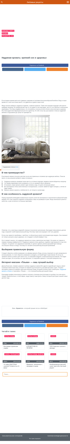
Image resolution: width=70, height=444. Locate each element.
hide (17, 167)
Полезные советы (8, 31)
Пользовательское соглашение (12, 436)
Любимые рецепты (35, 2)
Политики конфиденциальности (57, 436)
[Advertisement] (35, 16)
